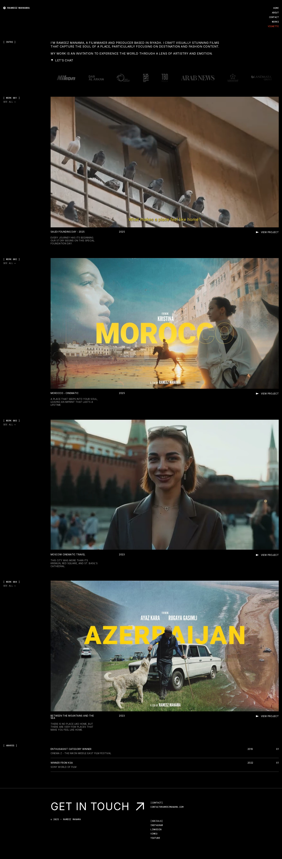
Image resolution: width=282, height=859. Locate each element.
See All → (9, 101)
